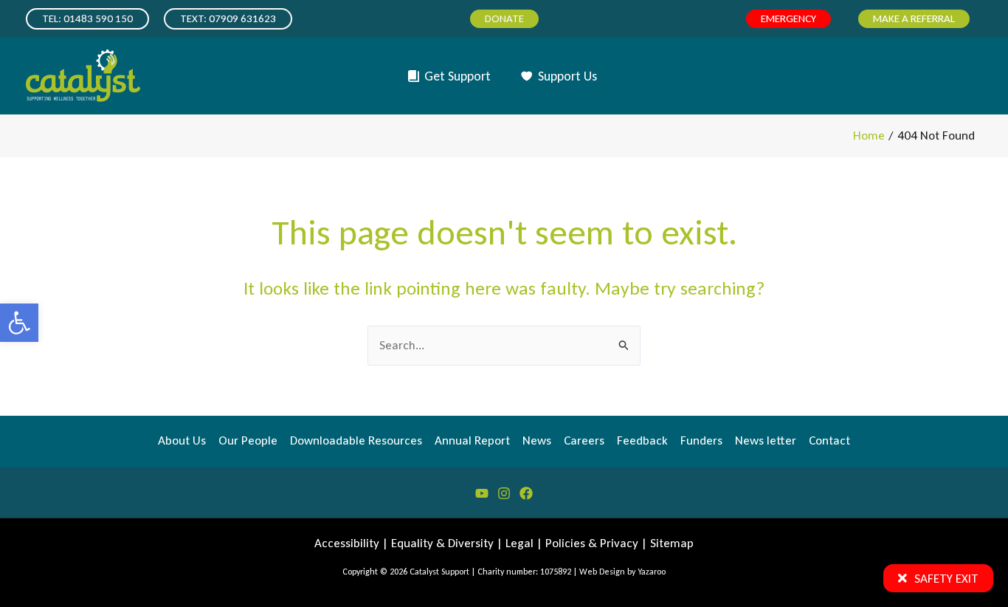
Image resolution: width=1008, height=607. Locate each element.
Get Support (457, 76)
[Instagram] (504, 493)
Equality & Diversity (442, 543)
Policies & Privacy (591, 543)
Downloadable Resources (356, 440)
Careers (584, 440)
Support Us (567, 76)
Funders (701, 440)
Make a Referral (914, 18)
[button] (19, 323)
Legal (519, 543)
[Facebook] (526, 493)
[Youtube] (482, 493)
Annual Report (472, 440)
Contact (829, 440)
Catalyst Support (439, 571)
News (536, 440)
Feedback (642, 440)
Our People (247, 440)
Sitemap (672, 543)
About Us (182, 440)
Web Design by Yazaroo (622, 571)
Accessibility (346, 543)
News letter (765, 440)
